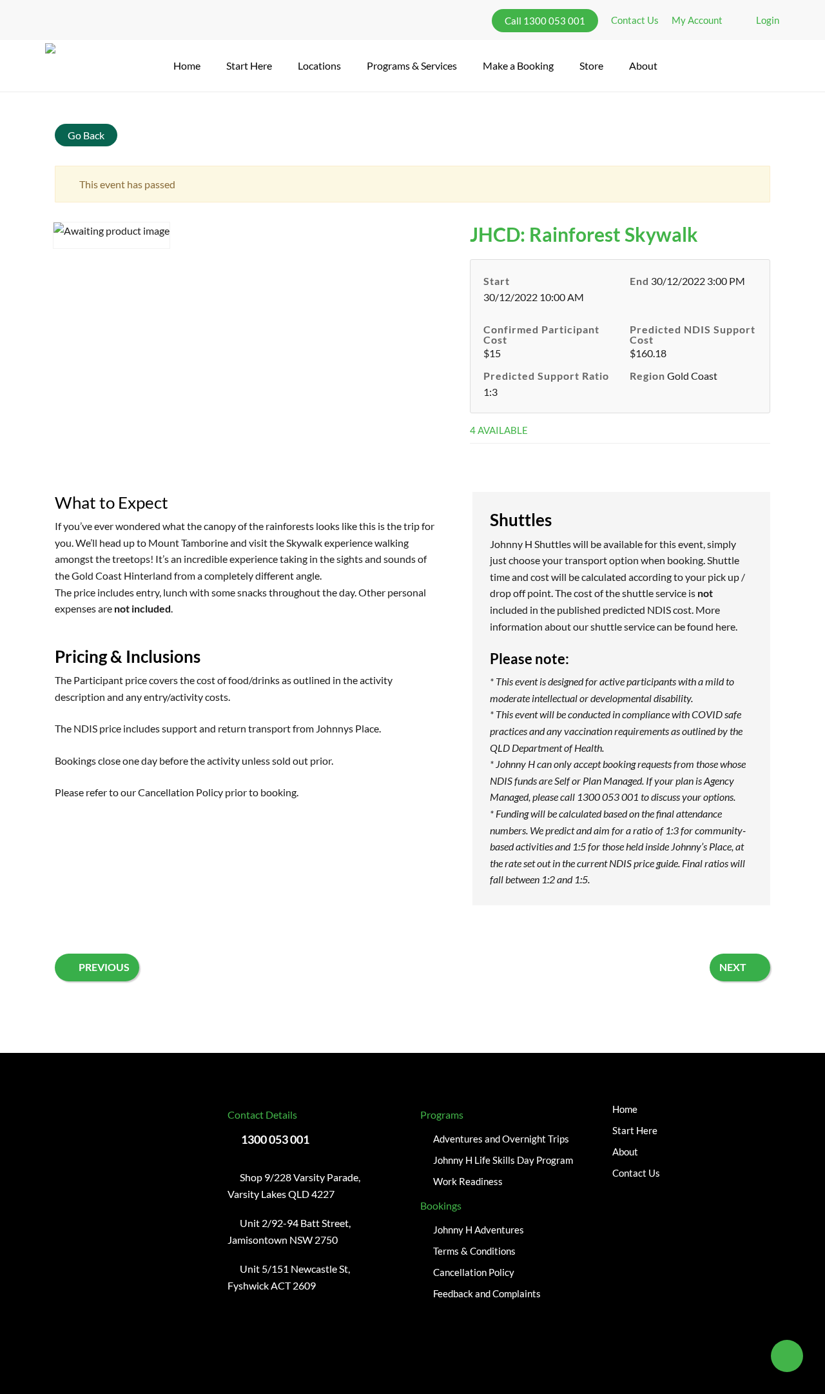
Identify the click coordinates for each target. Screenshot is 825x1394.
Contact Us (636, 1173)
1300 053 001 (275, 1139)
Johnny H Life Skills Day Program (503, 1160)
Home (624, 1109)
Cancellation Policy (180, 792)
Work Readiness (468, 1181)
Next (732, 967)
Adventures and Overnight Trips (501, 1138)
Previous (104, 967)
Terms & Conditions (474, 1251)
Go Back (86, 135)
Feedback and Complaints (487, 1293)
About (625, 1151)
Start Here (634, 1130)
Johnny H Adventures (478, 1229)
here (725, 626)
